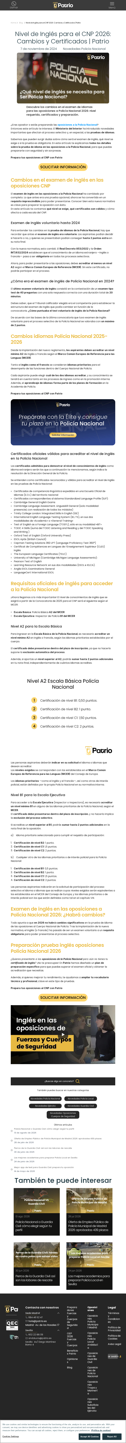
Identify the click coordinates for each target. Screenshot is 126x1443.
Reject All (111, 1436)
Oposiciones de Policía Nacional (92, 1372)
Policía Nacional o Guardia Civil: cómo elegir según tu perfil (34, 1226)
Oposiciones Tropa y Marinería (92, 1387)
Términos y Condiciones (114, 1317)
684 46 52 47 (35, 1317)
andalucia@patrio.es (39, 1338)
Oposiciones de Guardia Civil (92, 1357)
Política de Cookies (114, 1337)
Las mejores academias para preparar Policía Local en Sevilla (89, 1280)
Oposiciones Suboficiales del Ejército (92, 1405)
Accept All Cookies (89, 1436)
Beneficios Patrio (72, 1352)
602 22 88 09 (35, 1334)
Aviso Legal (114, 1344)
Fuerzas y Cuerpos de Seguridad (72, 1318)
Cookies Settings (10, 1436)
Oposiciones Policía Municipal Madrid (92, 1321)
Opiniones (72, 1360)
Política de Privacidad (114, 1329)
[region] (63, 1431)
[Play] (63, 1034)
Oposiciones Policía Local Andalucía (92, 1340)
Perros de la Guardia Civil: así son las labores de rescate (36, 1278)
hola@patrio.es (37, 1321)
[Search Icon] (78, 1081)
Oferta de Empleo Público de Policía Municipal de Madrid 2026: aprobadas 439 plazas (88, 1226)
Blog (69, 1367)
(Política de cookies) (101, 1430)
